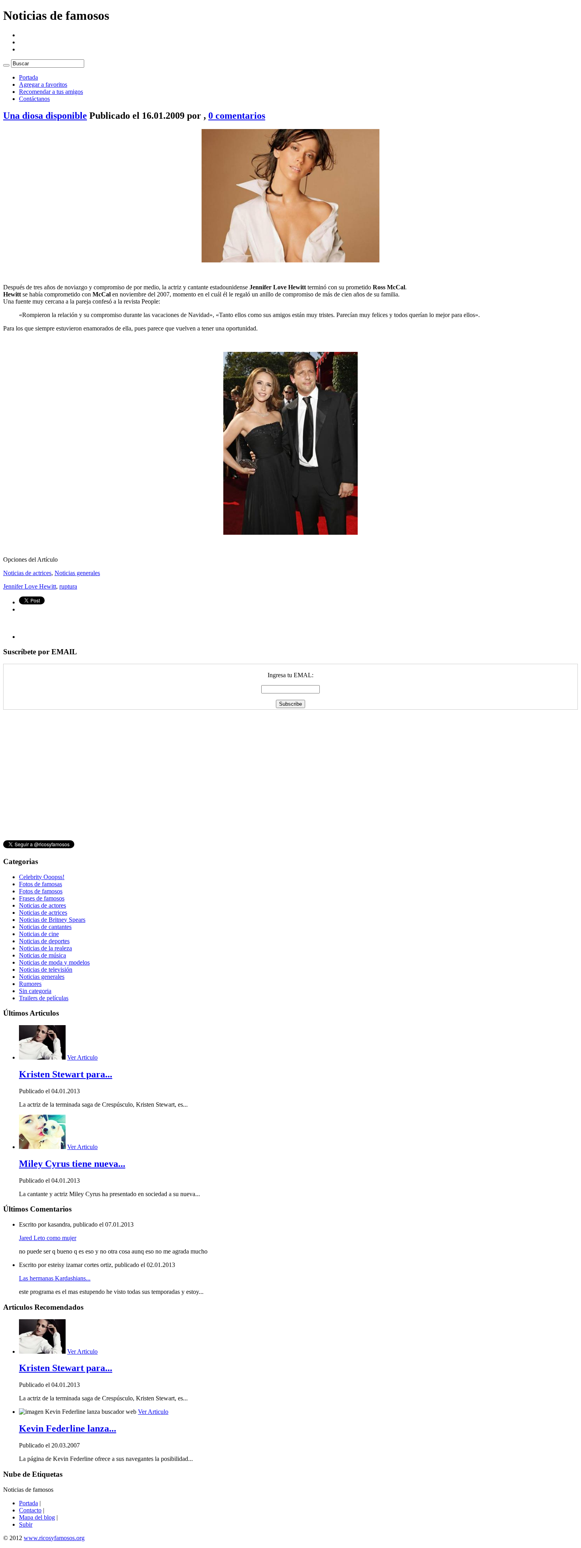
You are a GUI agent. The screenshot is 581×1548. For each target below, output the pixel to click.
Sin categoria (35, 991)
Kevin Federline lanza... (67, 1428)
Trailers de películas (43, 998)
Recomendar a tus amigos (51, 91)
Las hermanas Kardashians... (55, 1278)
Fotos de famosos (40, 891)
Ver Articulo (82, 1057)
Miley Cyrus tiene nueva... (72, 1164)
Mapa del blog (37, 1517)
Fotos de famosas (40, 884)
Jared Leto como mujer (47, 1238)
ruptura (68, 586)
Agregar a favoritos (43, 84)
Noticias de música (42, 955)
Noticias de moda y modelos (54, 962)
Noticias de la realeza (45, 948)
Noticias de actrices (27, 573)
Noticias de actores (42, 905)
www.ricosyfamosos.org (54, 1538)
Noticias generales (77, 573)
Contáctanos (34, 98)
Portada (28, 77)
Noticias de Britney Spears (52, 919)
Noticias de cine (39, 934)
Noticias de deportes (44, 941)
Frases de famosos (41, 898)
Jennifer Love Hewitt (29, 586)
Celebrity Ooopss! (41, 877)
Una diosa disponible (45, 115)
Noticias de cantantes (45, 926)
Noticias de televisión (45, 969)
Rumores (30, 983)
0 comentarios (236, 115)
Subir (25, 1524)
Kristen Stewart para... (65, 1074)
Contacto (30, 1510)
